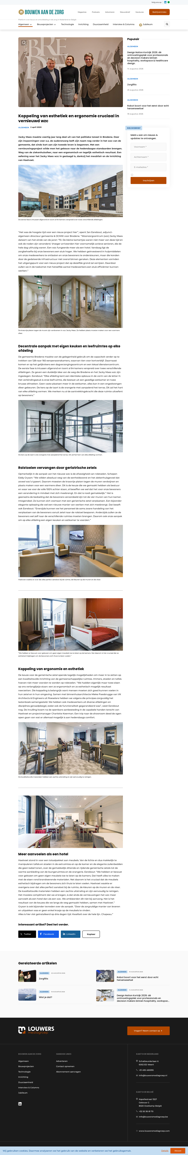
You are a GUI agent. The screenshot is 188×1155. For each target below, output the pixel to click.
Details (164, 1150)
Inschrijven (148, 180)
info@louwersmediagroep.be (153, 1117)
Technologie (67, 24)
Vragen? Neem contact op (147, 1030)
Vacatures (139, 12)
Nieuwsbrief (125, 12)
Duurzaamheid (100, 24)
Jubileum (147, 24)
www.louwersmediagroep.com (154, 1131)
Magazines (82, 12)
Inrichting (83, 24)
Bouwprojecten (45, 24)
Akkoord (178, 1151)
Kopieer (91, 934)
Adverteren (110, 12)
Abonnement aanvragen (68, 1072)
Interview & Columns (123, 24)
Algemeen (23, 24)
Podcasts (96, 12)
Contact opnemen (65, 1066)
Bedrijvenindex (159, 12)
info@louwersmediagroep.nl (153, 1075)
